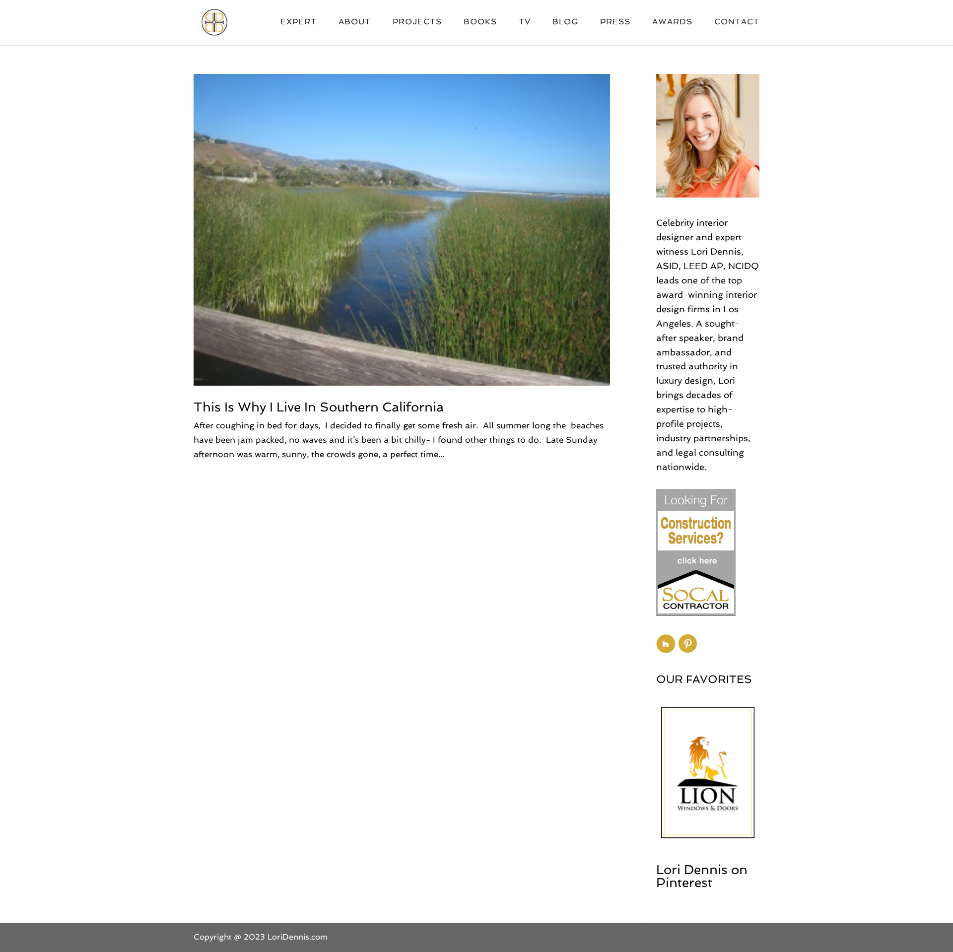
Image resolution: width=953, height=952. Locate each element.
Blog (565, 22)
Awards (672, 22)
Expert (298, 22)
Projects (417, 22)
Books (480, 22)
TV (525, 22)
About (355, 22)
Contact (736, 22)
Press (615, 22)
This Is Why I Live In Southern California (319, 407)
